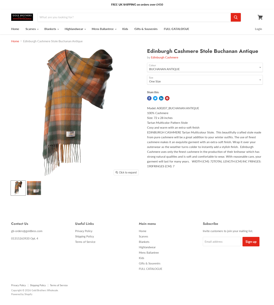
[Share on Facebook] (149, 98)
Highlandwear (74, 29)
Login (258, 29)
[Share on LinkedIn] (161, 98)
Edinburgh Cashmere (164, 57)
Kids (125, 29)
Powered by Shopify (21, 294)
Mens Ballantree (103, 29)
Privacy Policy (83, 231)
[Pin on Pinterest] (167, 98)
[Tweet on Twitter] (155, 98)
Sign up (250, 241)
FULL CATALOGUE (176, 29)
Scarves (31, 29)
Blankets (50, 29)
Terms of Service (85, 241)
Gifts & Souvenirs (146, 29)
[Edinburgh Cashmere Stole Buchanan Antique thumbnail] (18, 188)
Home (15, 29)
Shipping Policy (84, 236)
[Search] (236, 17)
